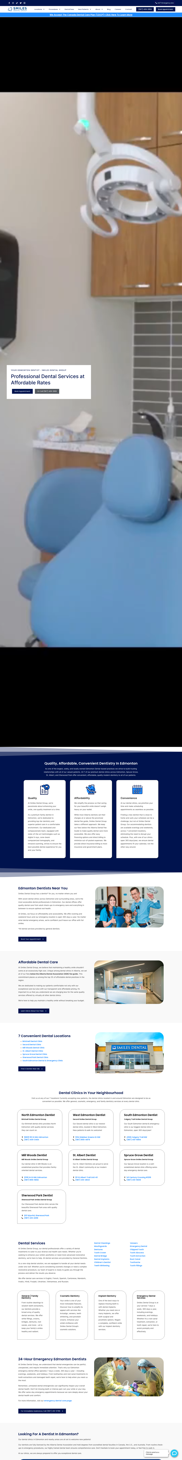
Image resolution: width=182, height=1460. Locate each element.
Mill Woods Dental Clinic (34, 1047)
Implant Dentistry (107, 1296)
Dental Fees (69, 9)
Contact (128, 9)
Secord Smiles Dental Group (85, 1119)
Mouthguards (100, 1246)
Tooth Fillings (136, 1265)
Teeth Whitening (101, 1265)
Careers (118, 9)
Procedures (53, 9)
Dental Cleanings (102, 1243)
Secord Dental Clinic (32, 1044)
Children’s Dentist (102, 1262)
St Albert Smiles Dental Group (85, 1159)
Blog (108, 9)
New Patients (83, 9)
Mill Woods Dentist (34, 1155)
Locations (38, 9)
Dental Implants (101, 1259)
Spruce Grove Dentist (138, 1155)
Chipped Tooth (137, 1249)
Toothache (135, 1262)
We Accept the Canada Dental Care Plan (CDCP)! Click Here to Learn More (91, 14)
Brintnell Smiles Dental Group (34, 1119)
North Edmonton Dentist (38, 1115)
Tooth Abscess (137, 1252)
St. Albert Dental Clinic (33, 1051)
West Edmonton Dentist (89, 1115)
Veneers (134, 1243)
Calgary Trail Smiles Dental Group (138, 1119)
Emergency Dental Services (146, 1297)
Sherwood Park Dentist (37, 1195)
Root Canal (135, 1259)
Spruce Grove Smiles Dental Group (138, 1159)
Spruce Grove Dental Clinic (35, 1054)
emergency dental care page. (58, 1400)
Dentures (98, 1249)
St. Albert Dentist (84, 1155)
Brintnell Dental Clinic (32, 1041)
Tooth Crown (100, 1252)
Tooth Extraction (137, 1256)
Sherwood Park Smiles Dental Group (37, 1200)
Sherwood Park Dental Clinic (35, 1057)
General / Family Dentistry (30, 1297)
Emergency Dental (138, 1246)
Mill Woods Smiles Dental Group (35, 1159)
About (97, 9)
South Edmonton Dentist (140, 1115)
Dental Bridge (100, 1256)
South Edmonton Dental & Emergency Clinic (43, 1060)
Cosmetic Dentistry (70, 1296)
